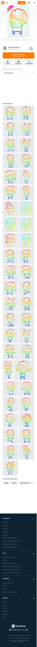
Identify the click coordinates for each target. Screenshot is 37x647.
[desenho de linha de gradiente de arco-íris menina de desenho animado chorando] (10, 431)
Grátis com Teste (18, 55)
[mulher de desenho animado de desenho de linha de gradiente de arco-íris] (10, 113)
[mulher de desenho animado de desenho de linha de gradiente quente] (10, 303)
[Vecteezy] (2, 2)
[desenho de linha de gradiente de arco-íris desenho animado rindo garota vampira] (10, 129)
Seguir (31, 49)
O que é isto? (19, 69)
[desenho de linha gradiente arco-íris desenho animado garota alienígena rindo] (10, 161)
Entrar (28, 2)
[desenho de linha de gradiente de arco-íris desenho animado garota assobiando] (24, 608)
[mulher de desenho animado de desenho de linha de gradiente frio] (10, 335)
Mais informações (8, 73)
